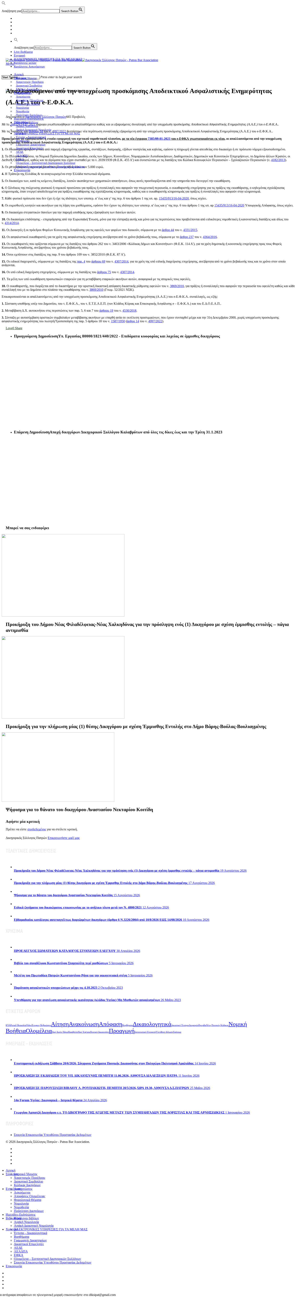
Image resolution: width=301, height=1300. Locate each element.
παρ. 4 (81, 261)
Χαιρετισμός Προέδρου (29, 1177)
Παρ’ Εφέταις (84, 1032)
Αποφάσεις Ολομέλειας (29, 1196)
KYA (8, 1025)
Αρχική (19, 74)
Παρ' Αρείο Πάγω (60, 1032)
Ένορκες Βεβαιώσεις (41, 1025)
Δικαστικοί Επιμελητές (29, 148)
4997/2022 (155, 321)
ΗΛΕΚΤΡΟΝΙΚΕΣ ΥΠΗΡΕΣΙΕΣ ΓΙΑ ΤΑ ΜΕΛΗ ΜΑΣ (48, 133)
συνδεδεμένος (36, 829)
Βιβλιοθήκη (13, 1218)
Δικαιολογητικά (152, 1024)
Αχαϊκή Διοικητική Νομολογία (33, 1225)
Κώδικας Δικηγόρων (27, 1185)
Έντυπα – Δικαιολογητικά (30, 1233)
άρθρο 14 (133, 321)
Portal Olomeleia (18, 1025)
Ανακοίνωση (84, 1024)
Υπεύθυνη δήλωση (164, 1032)
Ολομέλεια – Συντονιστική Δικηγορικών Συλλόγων (47, 1259)
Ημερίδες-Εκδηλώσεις (29, 118)
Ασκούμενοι (22, 1192)
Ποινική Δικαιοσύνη (99, 1032)
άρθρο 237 (187, 237)
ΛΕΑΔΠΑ (21, 1251)
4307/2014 (121, 261)
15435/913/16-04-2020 (174, 198)
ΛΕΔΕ (18, 1247)
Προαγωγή (122, 1030)
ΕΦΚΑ (18, 1255)
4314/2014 (12, 223)
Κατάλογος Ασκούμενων (29, 66)
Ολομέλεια (39, 1030)
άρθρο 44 (168, 230)
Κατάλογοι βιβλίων (26, 1218)
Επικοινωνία (22, 170)
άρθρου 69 (98, 261)
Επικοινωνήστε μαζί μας (64, 838)
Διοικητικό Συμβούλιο (28, 1181)
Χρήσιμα (177, 1032)
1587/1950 (118, 321)
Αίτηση (60, 1024)
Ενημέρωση (14, 1189)
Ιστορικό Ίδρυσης (25, 1174)
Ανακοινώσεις (23, 1189)
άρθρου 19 (106, 310)
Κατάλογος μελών (25, 62)
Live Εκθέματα (23, 51)
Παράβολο (73, 1032)
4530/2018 (129, 310)
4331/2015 (190, 230)
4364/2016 (210, 237)
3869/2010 (177, 286)
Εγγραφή (19, 55)
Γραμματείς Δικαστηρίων (30, 1240)
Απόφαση (110, 1024)
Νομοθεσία (21, 1207)
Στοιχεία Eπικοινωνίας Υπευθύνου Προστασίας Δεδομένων (50, 166)
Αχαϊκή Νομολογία (26, 1222)
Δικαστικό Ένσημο (180, 1025)
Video (29, 1025)
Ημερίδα (202, 1025)
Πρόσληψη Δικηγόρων (29, 115)
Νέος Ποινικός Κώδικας (217, 1025)
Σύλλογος (12, 1174)
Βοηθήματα (127, 1025)
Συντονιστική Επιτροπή (145, 1032)
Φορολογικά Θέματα (27, 1200)
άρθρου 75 (104, 272)
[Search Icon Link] (16, 41)
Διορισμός (193, 1025)
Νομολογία (21, 1203)
